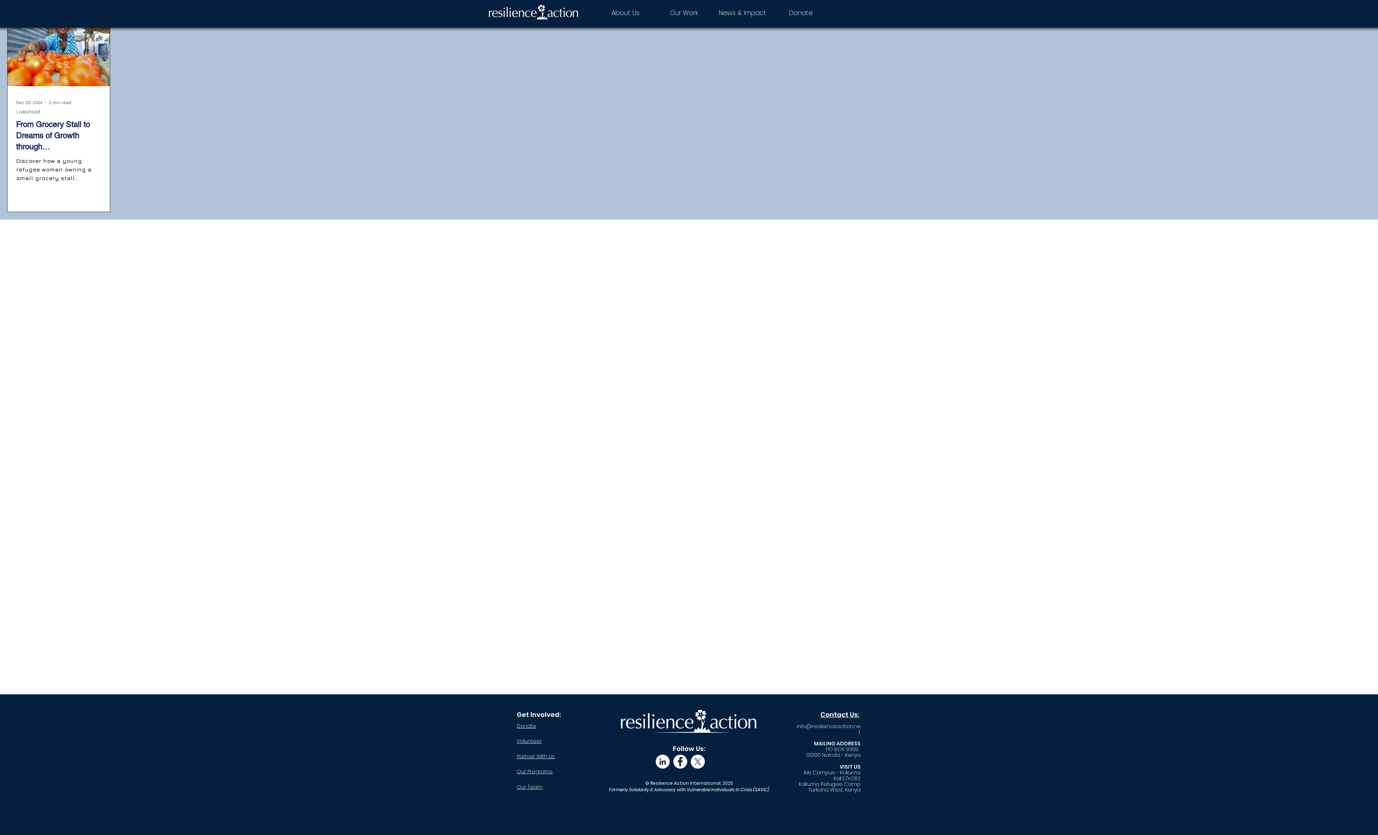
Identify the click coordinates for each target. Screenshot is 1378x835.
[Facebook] (680, 762)
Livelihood (28, 111)
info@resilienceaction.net (829, 729)
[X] (698, 762)
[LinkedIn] (663, 762)
